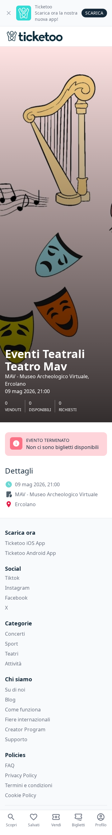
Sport (11, 643)
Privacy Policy (21, 775)
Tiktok (12, 577)
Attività (13, 663)
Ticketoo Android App (30, 553)
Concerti (15, 633)
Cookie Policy (20, 795)
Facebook (16, 597)
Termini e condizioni (28, 785)
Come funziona (23, 709)
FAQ (10, 765)
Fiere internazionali (27, 719)
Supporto (16, 739)
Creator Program (25, 729)
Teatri (11, 653)
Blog (10, 699)
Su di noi (15, 689)
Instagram (17, 587)
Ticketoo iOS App (25, 543)
